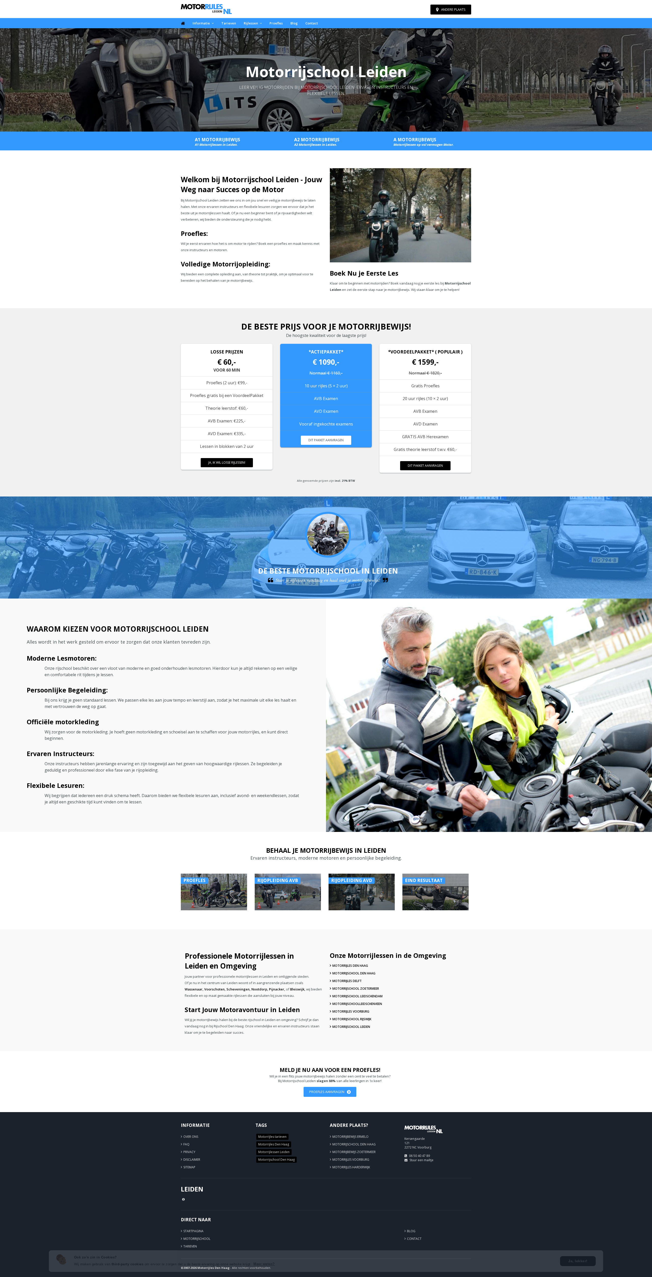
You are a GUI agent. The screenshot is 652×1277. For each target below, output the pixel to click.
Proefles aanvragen (326, 1091)
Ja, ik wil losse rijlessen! (226, 462)
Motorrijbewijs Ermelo (350, 1136)
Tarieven (228, 23)
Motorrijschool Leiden (351, 1027)
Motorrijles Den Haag (350, 965)
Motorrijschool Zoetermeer (355, 988)
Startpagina (193, 1231)
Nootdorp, (259, 989)
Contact (311, 23)
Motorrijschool (196, 1239)
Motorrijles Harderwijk (351, 1167)
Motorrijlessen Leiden (274, 1152)
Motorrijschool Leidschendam (357, 996)
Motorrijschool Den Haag (353, 973)
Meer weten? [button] (264, 1264)
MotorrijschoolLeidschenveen (357, 1004)
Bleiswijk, (297, 989)
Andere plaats (453, 9)
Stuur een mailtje (421, 1160)
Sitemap (189, 1167)
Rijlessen (251, 23)
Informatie (201, 23)
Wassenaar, (194, 989)
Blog (294, 23)
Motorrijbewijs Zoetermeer (354, 1152)
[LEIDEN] (423, 1135)
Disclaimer (191, 1159)
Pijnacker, (277, 989)
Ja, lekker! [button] (578, 1261)
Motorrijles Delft (347, 981)
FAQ (186, 1144)
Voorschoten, (215, 989)
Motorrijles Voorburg (350, 1011)
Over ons (190, 1136)
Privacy (189, 1152)
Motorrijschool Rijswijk (351, 1019)
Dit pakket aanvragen (326, 440)
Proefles (276, 23)
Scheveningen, (238, 989)
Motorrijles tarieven (272, 1136)
